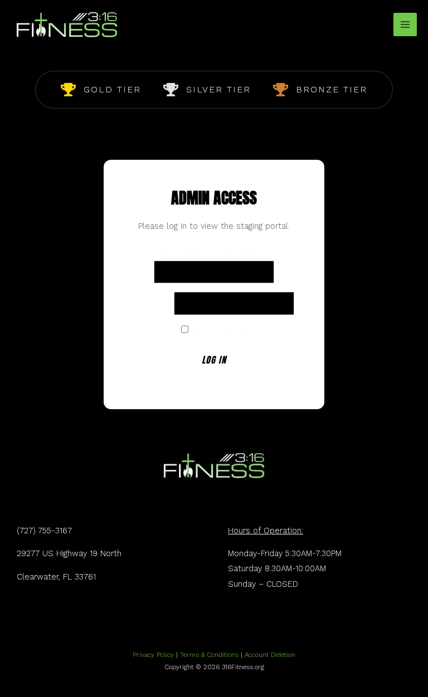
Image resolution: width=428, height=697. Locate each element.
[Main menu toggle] (405, 24)
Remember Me (217, 330)
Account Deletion (270, 655)
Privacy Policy (153, 655)
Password (152, 303)
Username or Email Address (214, 252)
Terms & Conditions (209, 655)
